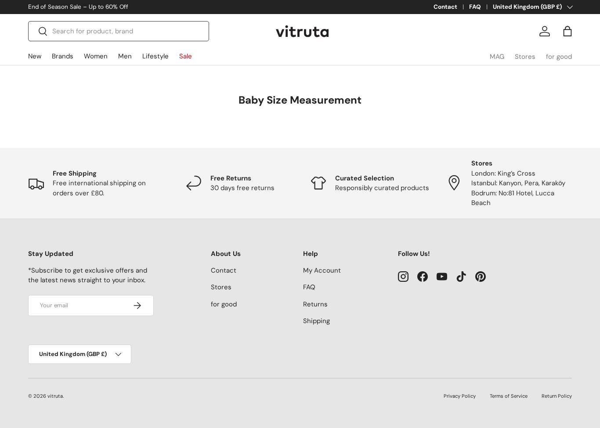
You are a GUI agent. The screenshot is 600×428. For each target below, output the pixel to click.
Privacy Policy (460, 396)
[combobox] (118, 31)
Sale (185, 56)
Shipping (316, 321)
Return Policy (557, 396)
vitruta (55, 396)
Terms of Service (509, 396)
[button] (567, 31)
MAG (497, 56)
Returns (315, 304)
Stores (525, 56)
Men (125, 56)
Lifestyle (155, 56)
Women (96, 56)
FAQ (475, 7)
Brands (62, 56)
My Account (322, 270)
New (34, 56)
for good (559, 56)
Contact (445, 7)
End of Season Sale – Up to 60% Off (78, 7)
